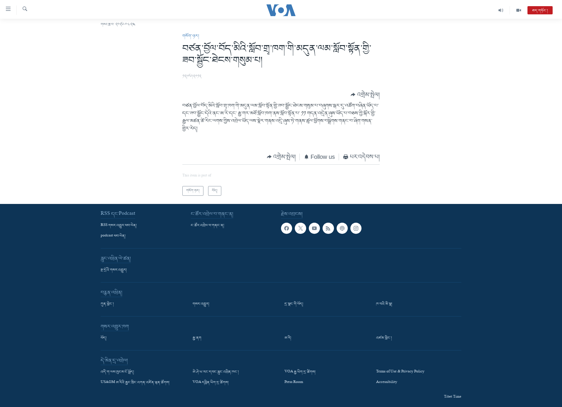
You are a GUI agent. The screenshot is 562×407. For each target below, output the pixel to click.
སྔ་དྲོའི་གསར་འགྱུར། (114, 270)
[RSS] (328, 228)
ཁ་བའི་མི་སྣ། (384, 304)
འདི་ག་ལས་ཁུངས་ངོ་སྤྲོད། (117, 372)
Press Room (294, 383)
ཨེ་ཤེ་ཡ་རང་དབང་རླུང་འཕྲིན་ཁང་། (216, 372)
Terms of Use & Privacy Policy (400, 372)
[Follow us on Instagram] (355, 228)
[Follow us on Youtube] (314, 228)
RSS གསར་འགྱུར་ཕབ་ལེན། (119, 226)
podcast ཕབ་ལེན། (113, 236)
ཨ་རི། (288, 338)
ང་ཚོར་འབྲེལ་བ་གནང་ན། (207, 226)
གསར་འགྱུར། (201, 304)
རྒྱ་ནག (197, 338)
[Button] (365, 94)
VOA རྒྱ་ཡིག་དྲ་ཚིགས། (300, 372)
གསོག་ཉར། (190, 36)
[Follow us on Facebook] (286, 228)
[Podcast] (342, 228)
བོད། (104, 338)
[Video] (518, 10)
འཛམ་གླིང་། (384, 338)
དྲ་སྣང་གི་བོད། (294, 304)
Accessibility (386, 383)
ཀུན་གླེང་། (107, 304)
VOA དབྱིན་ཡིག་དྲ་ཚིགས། (211, 383)
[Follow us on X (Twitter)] (300, 228)
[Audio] (501, 10)
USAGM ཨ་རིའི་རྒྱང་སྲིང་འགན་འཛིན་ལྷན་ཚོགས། (135, 383)
